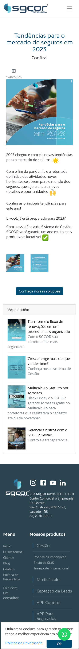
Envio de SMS (44, 562)
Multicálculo (48, 579)
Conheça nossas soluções (39, 291)
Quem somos (12, 552)
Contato (9, 569)
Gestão (43, 545)
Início (7, 546)
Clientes (9, 557)
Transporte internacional (51, 568)
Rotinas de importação (50, 557)
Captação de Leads (54, 590)
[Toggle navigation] (70, 8)
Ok (59, 644)
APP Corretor (49, 602)
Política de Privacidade (24, 643)
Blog (6, 563)
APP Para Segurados (46, 616)
